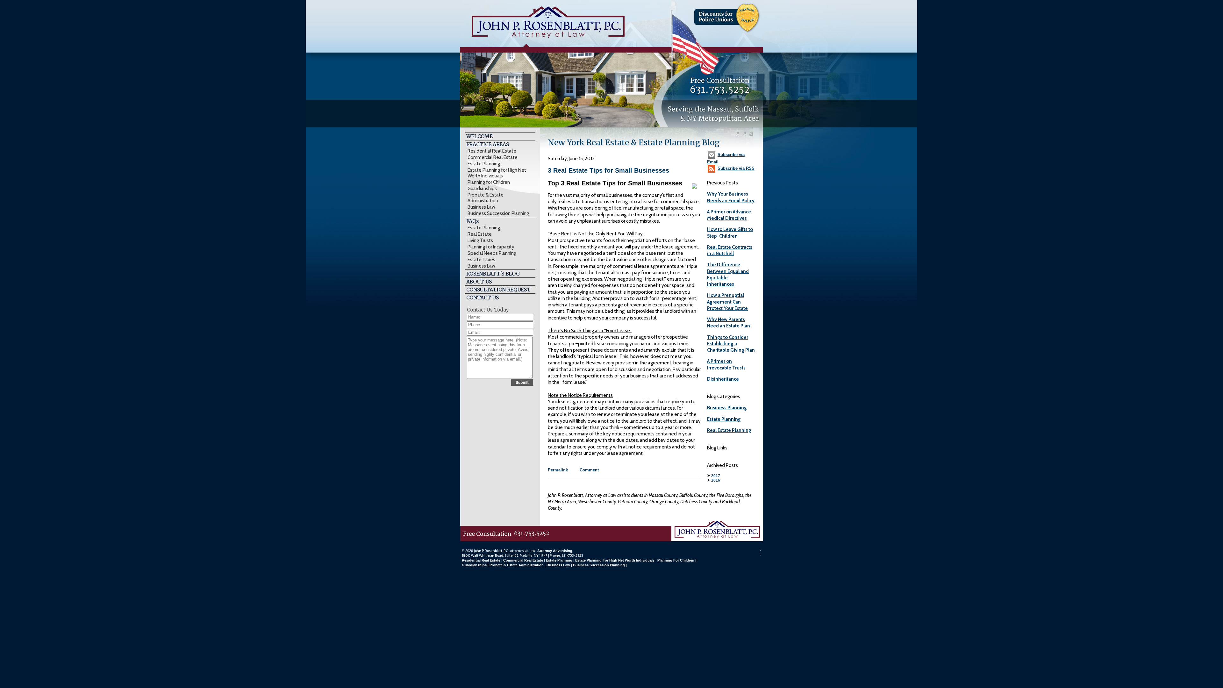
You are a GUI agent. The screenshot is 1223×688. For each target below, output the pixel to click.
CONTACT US (482, 297)
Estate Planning (484, 164)
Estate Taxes (481, 259)
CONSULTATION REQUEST (498, 289)
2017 (715, 476)
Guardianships (482, 188)
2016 (715, 480)
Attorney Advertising (554, 551)
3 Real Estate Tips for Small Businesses (608, 170)
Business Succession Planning (498, 213)
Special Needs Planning (492, 253)
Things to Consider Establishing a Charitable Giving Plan (731, 343)
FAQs (472, 221)
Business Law (481, 207)
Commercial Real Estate (493, 157)
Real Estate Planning (729, 430)
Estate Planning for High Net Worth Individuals (497, 173)
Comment (589, 470)
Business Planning (727, 408)
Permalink (558, 470)
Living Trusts (480, 240)
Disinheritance (723, 379)
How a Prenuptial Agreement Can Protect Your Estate (727, 301)
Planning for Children (489, 182)
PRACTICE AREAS (487, 144)
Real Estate (480, 234)
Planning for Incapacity (491, 247)
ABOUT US (479, 281)
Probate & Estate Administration (486, 198)
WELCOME (479, 136)
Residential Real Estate (492, 151)
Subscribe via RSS (736, 168)
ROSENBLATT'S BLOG (493, 273)
